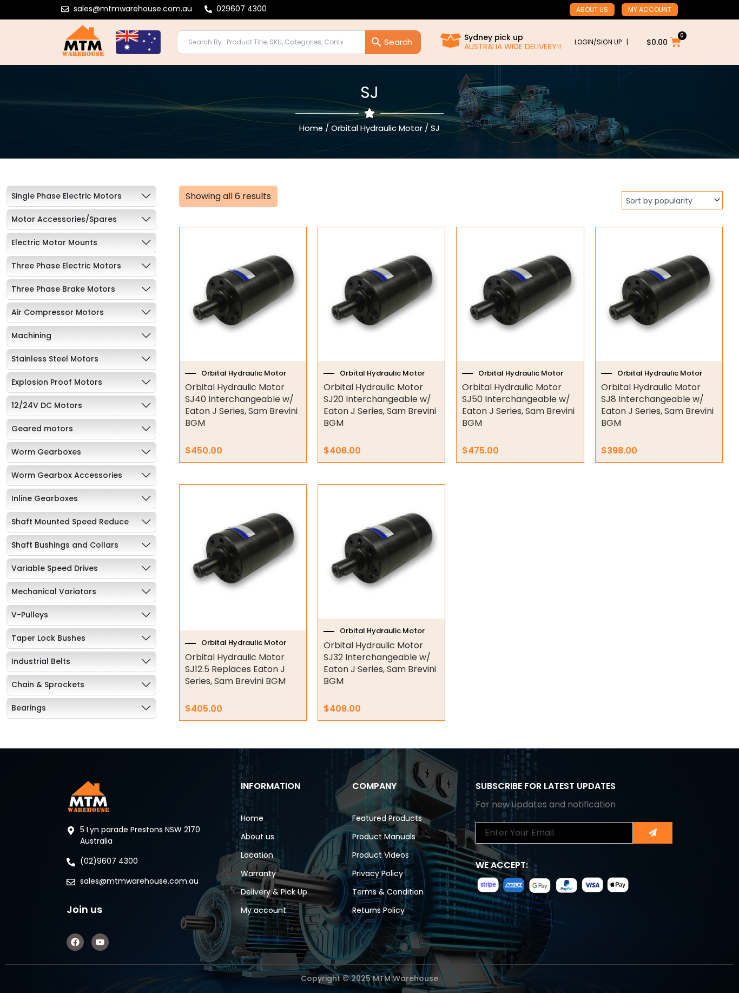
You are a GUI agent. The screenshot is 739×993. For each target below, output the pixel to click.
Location (257, 855)
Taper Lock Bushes (48, 638)
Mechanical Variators (53, 591)
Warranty (258, 873)
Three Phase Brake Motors (63, 289)
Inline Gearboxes (44, 498)
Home (311, 128)
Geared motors (42, 428)
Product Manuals (383, 836)
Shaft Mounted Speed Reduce (70, 521)
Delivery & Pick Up (274, 891)
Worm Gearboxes (46, 451)
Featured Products (387, 818)
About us (592, 9)
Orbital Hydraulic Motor (377, 128)
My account (649, 9)
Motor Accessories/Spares (64, 219)
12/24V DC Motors (46, 405)
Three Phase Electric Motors (66, 265)
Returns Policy (378, 910)
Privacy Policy (377, 873)
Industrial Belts (40, 661)
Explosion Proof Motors (56, 382)
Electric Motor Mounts (54, 242)
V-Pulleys (29, 614)
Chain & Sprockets (47, 684)
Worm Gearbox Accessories (66, 475)
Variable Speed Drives (54, 568)
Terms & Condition (388, 891)
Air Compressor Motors (57, 312)
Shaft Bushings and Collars (64, 545)
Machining (31, 335)
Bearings (28, 707)
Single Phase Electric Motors (66, 195)
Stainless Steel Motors (54, 358)
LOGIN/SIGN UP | (601, 42)
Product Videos (380, 855)
